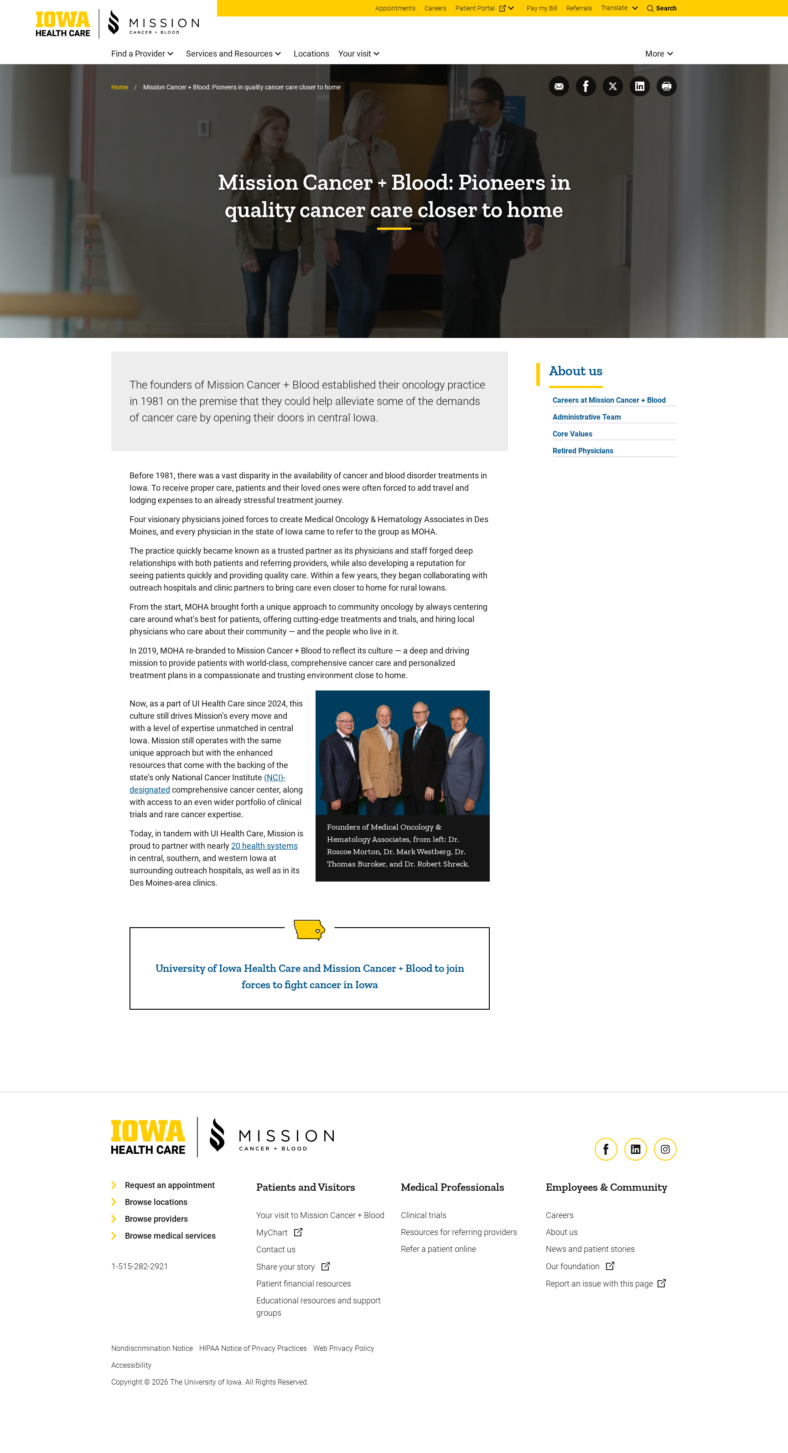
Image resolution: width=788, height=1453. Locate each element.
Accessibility (131, 1365)
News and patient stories (590, 1249)
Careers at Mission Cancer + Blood (609, 400)
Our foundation (573, 1266)
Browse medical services (170, 1235)
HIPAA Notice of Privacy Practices (253, 1348)
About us (562, 1232)
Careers (560, 1215)
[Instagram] (665, 1149)
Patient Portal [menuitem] (475, 8)
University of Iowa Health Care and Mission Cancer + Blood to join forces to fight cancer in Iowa (310, 976)
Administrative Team (587, 417)
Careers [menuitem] (435, 8)
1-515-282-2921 (139, 1266)
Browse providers (156, 1219)
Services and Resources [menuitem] (229, 53)
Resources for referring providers (459, 1232)
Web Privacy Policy (343, 1348)
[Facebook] (606, 1149)
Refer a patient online (438, 1249)
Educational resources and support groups (318, 1307)
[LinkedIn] (635, 1149)
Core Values (572, 434)
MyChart (273, 1232)
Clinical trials (423, 1215)
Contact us (276, 1249)
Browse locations (156, 1202)
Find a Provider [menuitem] (138, 53)
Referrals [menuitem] (579, 8)
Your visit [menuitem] (354, 53)
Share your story (286, 1266)
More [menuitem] (654, 53)
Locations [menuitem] (311, 53)
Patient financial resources (303, 1283)
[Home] (126, 19)
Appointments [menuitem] (395, 8)
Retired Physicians (583, 450)
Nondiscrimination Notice (152, 1348)
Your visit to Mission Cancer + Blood (320, 1215)
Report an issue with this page (599, 1283)
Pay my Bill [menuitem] (542, 8)
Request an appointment (170, 1185)
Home (119, 87)
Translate (614, 7)
